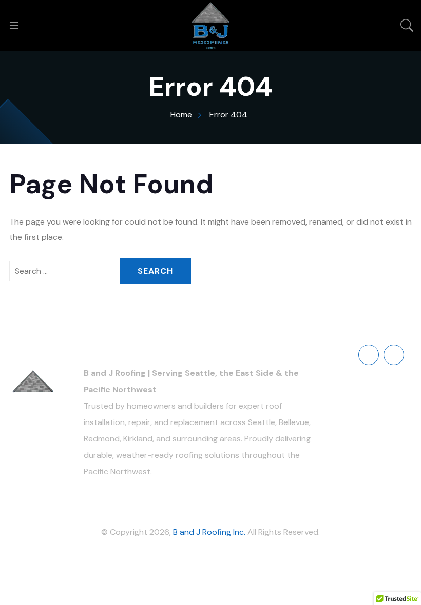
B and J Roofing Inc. (209, 532)
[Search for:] (63, 271)
